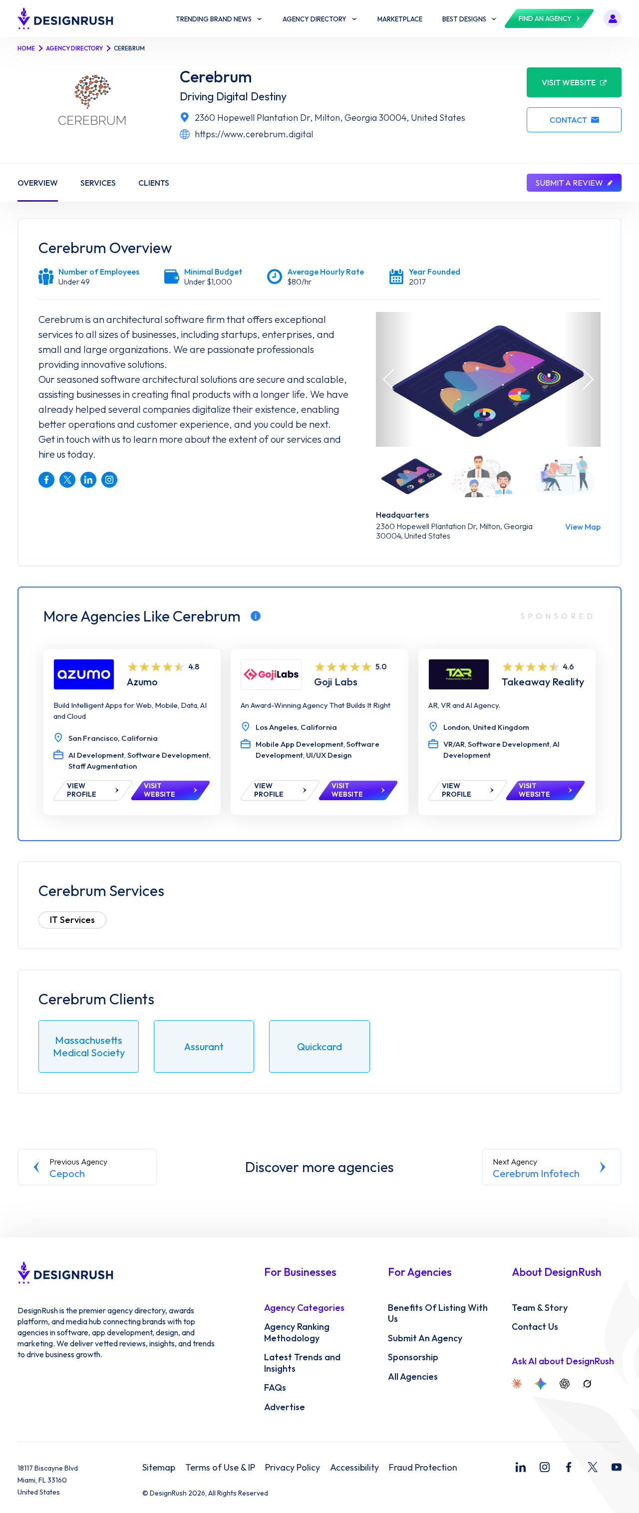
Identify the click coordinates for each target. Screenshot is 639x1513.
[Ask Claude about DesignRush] (517, 1384)
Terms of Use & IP (220, 1467)
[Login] (613, 18)
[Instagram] (545, 1467)
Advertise (284, 1407)
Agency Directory (74, 48)
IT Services (72, 919)
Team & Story (540, 1307)
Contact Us (535, 1326)
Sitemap (158, 1467)
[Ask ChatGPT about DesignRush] (565, 1384)
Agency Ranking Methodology (296, 1332)
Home (26, 48)
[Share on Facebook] (46, 480)
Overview (37, 183)
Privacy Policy (292, 1467)
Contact (568, 120)
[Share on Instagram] (109, 480)
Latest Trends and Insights (302, 1363)
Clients (153, 183)
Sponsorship (413, 1357)
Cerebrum (216, 76)
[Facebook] (569, 1467)
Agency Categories (304, 1307)
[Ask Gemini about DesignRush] (540, 1383)
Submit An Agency (425, 1338)
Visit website (569, 82)
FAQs (275, 1387)
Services (98, 183)
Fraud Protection (423, 1467)
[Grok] (587, 1384)
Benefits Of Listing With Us (438, 1313)
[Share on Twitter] (67, 480)
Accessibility (354, 1467)
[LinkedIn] (521, 1467)
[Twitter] (593, 1467)
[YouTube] (617, 1467)
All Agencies (413, 1376)
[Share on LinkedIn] (88, 480)
